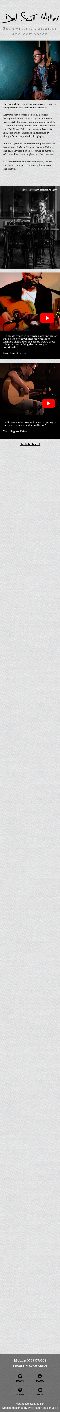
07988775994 (36, 1360)
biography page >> (48, 190)
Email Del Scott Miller (30, 1366)
